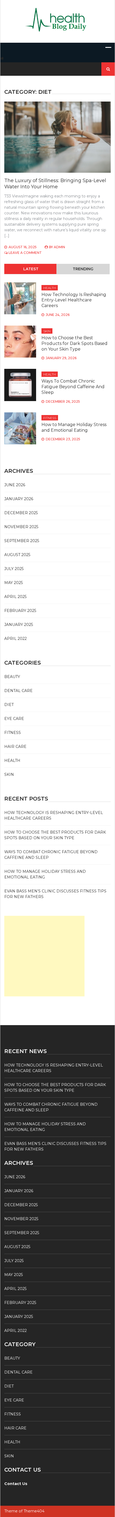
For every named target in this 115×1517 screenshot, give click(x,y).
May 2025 (13, 582)
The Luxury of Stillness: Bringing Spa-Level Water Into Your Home (55, 184)
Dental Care (18, 690)
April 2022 (15, 638)
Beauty (12, 676)
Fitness (49, 418)
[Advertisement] (44, 956)
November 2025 (21, 526)
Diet (9, 704)
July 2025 (14, 568)
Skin (47, 331)
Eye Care (14, 718)
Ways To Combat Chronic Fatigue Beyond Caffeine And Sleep (73, 387)
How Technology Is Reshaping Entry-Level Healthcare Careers (73, 300)
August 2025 (17, 554)
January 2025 (18, 624)
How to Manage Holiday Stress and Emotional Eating (73, 427)
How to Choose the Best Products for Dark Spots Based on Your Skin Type (74, 343)
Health (49, 288)
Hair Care (15, 746)
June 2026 (14, 484)
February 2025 (20, 610)
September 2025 (21, 540)
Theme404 (34, 1511)
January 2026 (18, 498)
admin (59, 247)
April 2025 (15, 596)
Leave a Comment (25, 253)
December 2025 (21, 512)
